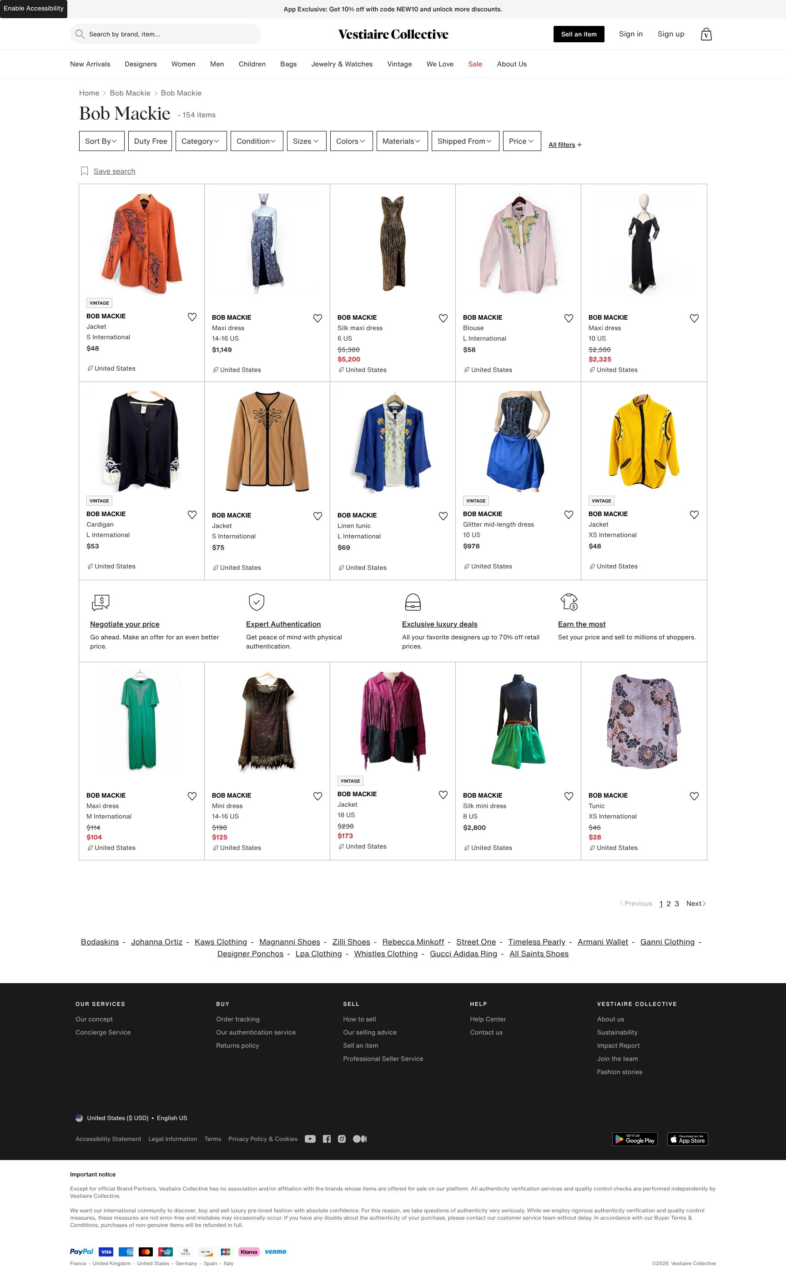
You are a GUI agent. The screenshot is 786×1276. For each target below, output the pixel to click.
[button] (706, 34)
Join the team (617, 1059)
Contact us (486, 1032)
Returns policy (237, 1045)
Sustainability (617, 1032)
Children (252, 64)
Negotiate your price (125, 623)
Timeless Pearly (536, 942)
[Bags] (303, 64)
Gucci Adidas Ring (463, 954)
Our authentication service (256, 1032)
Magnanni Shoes (289, 942)
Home (89, 92)
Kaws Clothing (221, 942)
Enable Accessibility (34, 8)
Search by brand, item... (124, 34)
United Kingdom (112, 1263)
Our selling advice (370, 1032)
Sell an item (579, 34)
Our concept (94, 1019)
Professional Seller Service (383, 1059)
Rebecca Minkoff (413, 942)
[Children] (273, 64)
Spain (210, 1263)
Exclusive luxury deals (440, 623)
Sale (476, 64)
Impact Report (618, 1045)
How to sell (359, 1019)
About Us (512, 64)
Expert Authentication (283, 623)
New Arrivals (90, 64)
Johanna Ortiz (156, 942)
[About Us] (534, 64)
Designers (141, 64)
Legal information (172, 1139)
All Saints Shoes (539, 954)
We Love (440, 64)
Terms (212, 1139)
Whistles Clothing (386, 954)
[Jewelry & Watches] (379, 64)
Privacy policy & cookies (262, 1139)
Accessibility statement (108, 1139)
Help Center (488, 1019)
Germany (186, 1263)
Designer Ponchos (250, 954)
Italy (229, 1263)
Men (217, 64)
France (78, 1263)
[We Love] (461, 64)
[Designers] (164, 64)
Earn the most (582, 623)
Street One (476, 942)
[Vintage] (419, 64)
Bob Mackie (130, 92)
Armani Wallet (603, 942)
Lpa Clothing (319, 954)
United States (153, 1263)
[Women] (203, 64)
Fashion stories (619, 1072)
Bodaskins (100, 942)
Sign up (671, 34)
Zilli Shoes (351, 942)
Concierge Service (103, 1032)
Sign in (631, 34)
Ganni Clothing (667, 942)
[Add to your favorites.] (191, 316)
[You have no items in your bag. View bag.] (706, 34)
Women (183, 64)
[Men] (231, 64)
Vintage (399, 64)
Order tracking (238, 1019)
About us (610, 1019)
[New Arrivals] (117, 64)
